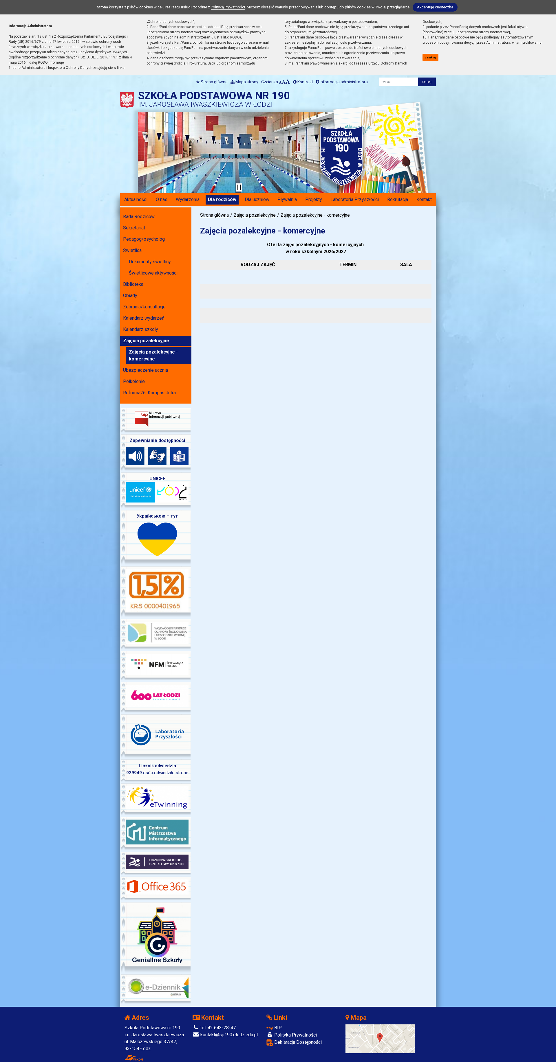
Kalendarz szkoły (140, 329)
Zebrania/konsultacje (144, 307)
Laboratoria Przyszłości (354, 199)
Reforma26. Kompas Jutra (149, 392)
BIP (277, 1027)
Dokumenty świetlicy (150, 261)
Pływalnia (287, 199)
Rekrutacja (397, 199)
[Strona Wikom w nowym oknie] (134, 1058)
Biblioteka (133, 284)
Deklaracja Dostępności (297, 1042)
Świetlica (132, 250)
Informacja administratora (343, 82)
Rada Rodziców (139, 216)
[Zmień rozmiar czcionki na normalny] (280, 82)
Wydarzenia (188, 199)
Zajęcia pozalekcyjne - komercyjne (153, 355)
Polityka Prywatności (295, 1035)
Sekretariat (134, 228)
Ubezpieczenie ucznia (145, 370)
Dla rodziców (222, 199)
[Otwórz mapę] (380, 1038)
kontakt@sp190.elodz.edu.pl (228, 1034)
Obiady (130, 295)
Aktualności (135, 199)
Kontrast (305, 82)
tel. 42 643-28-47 (217, 1027)
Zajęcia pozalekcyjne (255, 215)
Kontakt (424, 199)
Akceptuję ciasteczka (435, 7)
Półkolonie (134, 381)
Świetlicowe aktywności (153, 273)
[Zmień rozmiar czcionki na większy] (284, 82)
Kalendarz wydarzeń (143, 318)
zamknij (430, 57)
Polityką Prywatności (228, 7)
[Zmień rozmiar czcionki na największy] (288, 82)
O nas (161, 199)
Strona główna (214, 82)
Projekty (313, 199)
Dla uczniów (257, 199)
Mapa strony (246, 82)
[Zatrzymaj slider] (239, 187)
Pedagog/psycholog (144, 239)
